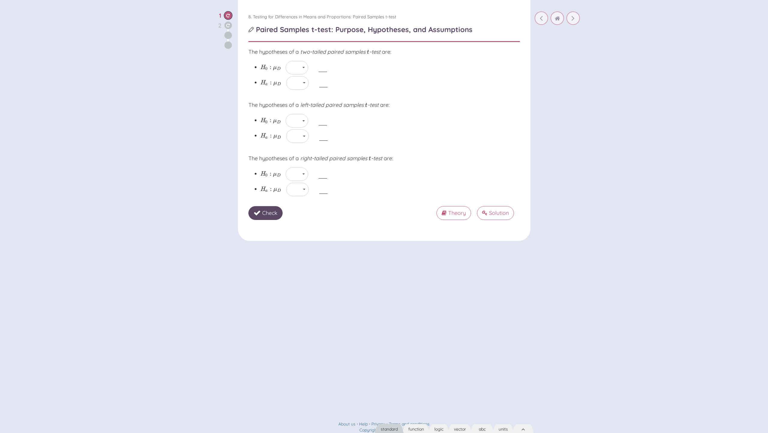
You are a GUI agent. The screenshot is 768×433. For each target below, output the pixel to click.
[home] (557, 18)
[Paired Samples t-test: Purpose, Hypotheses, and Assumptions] (541, 18)
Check (269, 212)
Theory (456, 212)
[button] (228, 15)
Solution (498, 212)
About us (347, 424)
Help (363, 424)
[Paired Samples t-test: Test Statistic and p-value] (573, 18)
